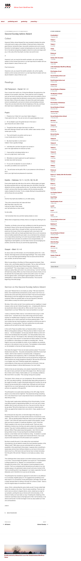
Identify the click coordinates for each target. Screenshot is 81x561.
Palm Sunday (54, 62)
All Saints (53, 120)
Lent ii (52, 210)
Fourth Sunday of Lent (56, 201)
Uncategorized (12, 512)
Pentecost (53, 53)
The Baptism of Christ (56, 93)
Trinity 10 (53, 152)
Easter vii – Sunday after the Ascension (61, 174)
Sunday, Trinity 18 (55, 255)
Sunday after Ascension (57, 57)
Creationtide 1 (54, 35)
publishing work (13, 21)
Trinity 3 (53, 44)
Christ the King (55, 242)
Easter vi (53, 179)
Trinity (52, 48)
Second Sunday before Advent (59, 116)
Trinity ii (53, 165)
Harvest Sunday (55, 134)
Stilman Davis (23, 31)
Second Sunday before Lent (58, 75)
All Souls (53, 246)
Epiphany (53, 98)
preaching (34, 21)
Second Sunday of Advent (57, 107)
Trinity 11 (53, 147)
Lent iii (52, 206)
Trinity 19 (53, 129)
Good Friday (54, 197)
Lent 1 (52, 215)
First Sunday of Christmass (58, 102)
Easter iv (53, 183)
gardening (24, 21)
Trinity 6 (53, 161)
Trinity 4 (53, 39)
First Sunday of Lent (56, 71)
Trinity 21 (53, 125)
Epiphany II (54, 224)
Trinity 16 (53, 138)
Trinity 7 (53, 156)
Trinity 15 (53, 143)
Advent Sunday (55, 111)
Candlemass (54, 84)
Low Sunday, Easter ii (56, 192)
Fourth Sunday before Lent (58, 80)
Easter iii (53, 188)
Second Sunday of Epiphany (58, 89)
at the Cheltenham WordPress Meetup (61, 66)
